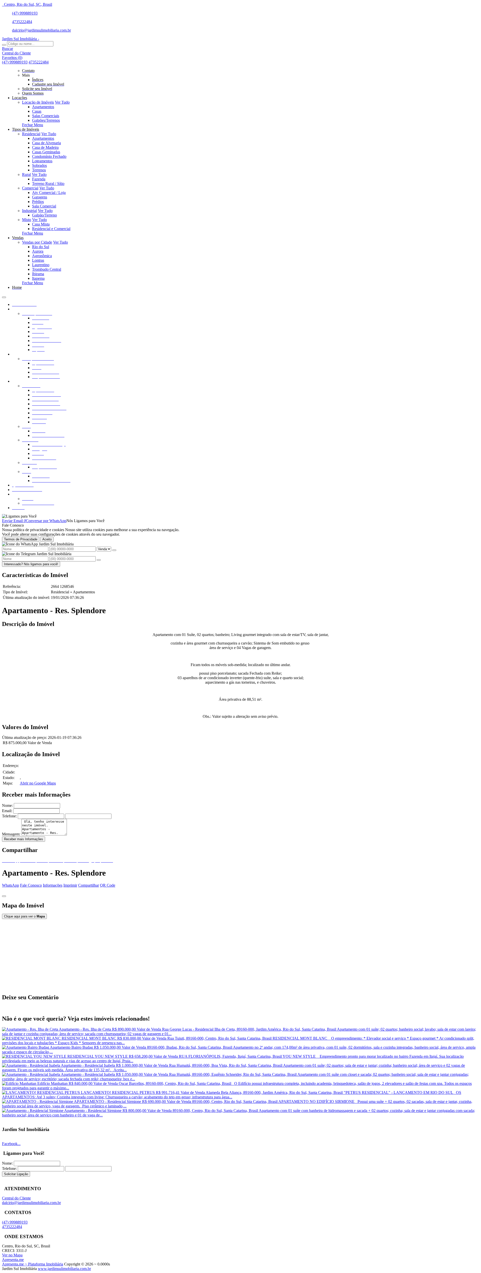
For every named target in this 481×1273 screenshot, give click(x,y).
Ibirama (38, 274)
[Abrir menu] (4, 296)
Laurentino (40, 265)
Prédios (38, 201)
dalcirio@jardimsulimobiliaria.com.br (41, 30)
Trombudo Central (46, 269)
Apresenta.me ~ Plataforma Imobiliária (32, 1264)
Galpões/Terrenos (46, 120)
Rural (26, 174)
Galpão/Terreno (44, 215)
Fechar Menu (32, 125)
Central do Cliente (16, 1198)
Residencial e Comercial (51, 229)
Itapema (38, 278)
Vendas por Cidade (37, 242)
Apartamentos (43, 107)
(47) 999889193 (25, 13)
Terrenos (39, 170)
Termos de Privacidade (20, 539)
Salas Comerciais (45, 116)
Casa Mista (41, 224)
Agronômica (42, 256)
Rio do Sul (40, 247)
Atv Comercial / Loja (49, 192)
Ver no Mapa (12, 1255)
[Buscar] (4, 45)
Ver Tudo (62, 102)
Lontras (38, 260)
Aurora (37, 251)
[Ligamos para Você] (19, 516)
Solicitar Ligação (16, 1174)
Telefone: (9, 816)
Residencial (31, 134)
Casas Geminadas (46, 152)
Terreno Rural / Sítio (48, 183)
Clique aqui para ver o (24, 916)
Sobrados (39, 165)
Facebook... (11, 1144)
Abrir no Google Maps (38, 783)
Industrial (29, 210)
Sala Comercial (44, 206)
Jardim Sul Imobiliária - (20, 39)
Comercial (30, 188)
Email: (7, 811)
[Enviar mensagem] (114, 550)
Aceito (47, 539)
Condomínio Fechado (49, 156)
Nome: (7, 805)
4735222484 (22, 22)
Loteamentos (42, 161)
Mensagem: (11, 834)
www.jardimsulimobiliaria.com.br (64, 1268)
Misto (26, 220)
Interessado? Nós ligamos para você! (31, 564)
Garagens (39, 197)
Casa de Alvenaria (46, 143)
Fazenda (38, 179)
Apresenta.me (13, 1259)
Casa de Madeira (45, 147)
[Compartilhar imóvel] (4, 896)
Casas (36, 111)
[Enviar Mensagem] (99, 560)
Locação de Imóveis (38, 102)
